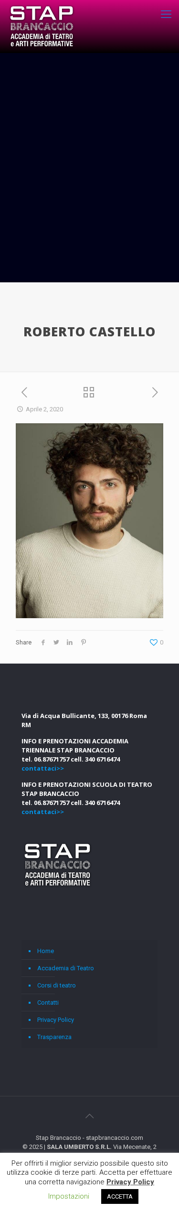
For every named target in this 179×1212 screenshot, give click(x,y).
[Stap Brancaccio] (41, 26)
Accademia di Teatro (65, 968)
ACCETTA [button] (120, 1196)
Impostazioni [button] (68, 1196)
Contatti (48, 1002)
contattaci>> (42, 768)
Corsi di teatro (56, 985)
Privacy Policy (55, 1019)
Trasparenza (54, 1036)
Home (45, 951)
